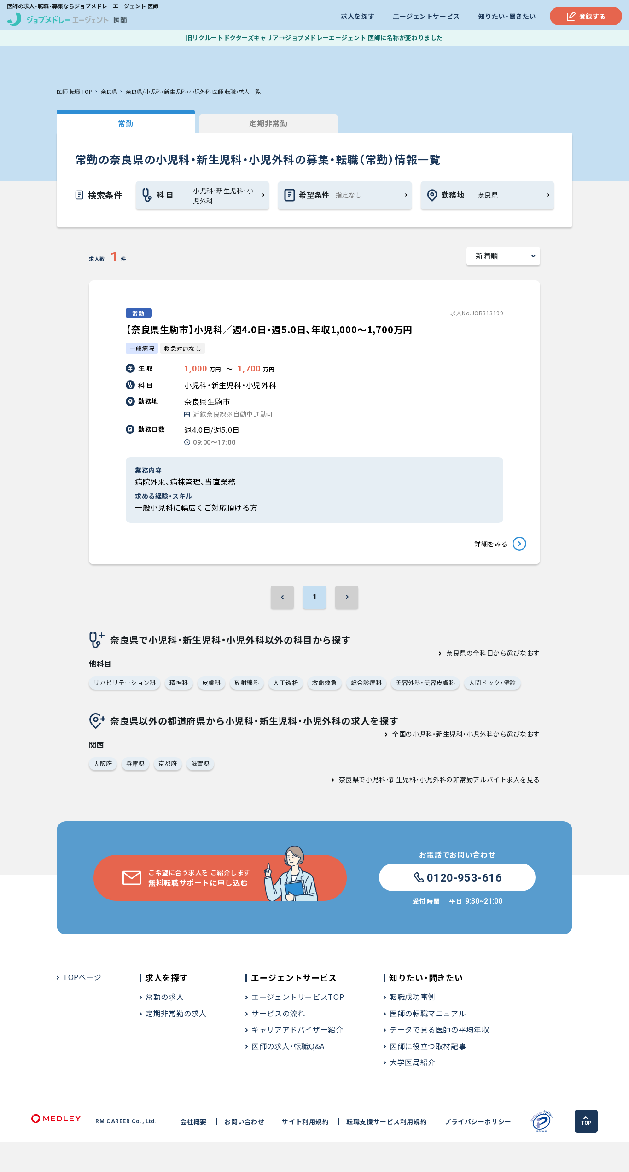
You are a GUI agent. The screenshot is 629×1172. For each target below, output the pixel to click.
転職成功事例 (413, 996)
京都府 (167, 763)
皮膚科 (211, 682)
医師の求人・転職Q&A (288, 1045)
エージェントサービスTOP (297, 996)
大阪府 (102, 763)
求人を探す (357, 16)
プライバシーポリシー (478, 1122)
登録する (592, 16)
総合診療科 (366, 682)
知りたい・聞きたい (507, 16)
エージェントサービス (426, 16)
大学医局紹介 (413, 1062)
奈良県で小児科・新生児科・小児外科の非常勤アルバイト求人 (429, 779)
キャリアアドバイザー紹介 (297, 1029)
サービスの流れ (278, 1013)
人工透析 (285, 682)
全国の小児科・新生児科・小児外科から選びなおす (466, 733)
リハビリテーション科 (124, 682)
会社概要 (193, 1122)
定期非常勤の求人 (176, 1013)
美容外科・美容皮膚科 (425, 682)
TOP (586, 1123)
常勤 (125, 122)
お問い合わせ (244, 1122)
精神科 (178, 682)
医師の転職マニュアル (428, 1013)
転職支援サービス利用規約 (386, 1122)
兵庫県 (135, 763)
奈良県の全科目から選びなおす (493, 652)
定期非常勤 (268, 122)
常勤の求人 (165, 996)
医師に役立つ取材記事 (428, 1045)
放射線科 (246, 682)
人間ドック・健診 (492, 682)
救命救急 (324, 682)
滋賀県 (200, 763)
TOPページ (82, 976)
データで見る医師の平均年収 (439, 1029)
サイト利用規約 (305, 1122)
